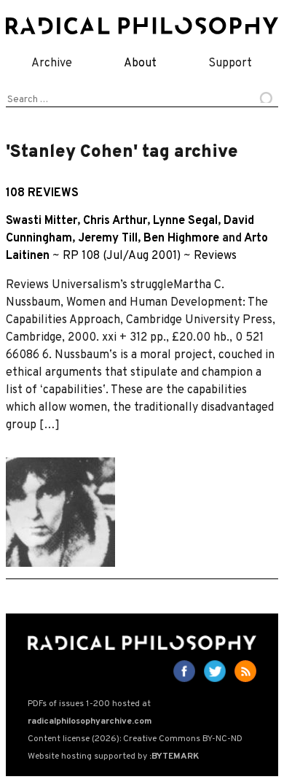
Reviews (215, 256)
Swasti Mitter (41, 221)
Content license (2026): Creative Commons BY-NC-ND (135, 739)
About (140, 63)
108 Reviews (42, 193)
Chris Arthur (115, 221)
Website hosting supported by (113, 756)
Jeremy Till (108, 238)
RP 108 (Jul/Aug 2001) (122, 256)
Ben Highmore (181, 238)
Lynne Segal (185, 221)
